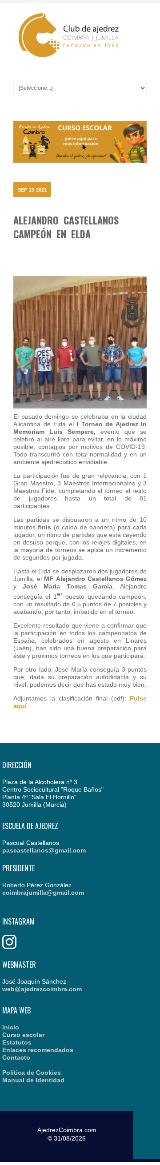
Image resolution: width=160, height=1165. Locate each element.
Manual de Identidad (33, 1080)
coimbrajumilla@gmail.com (43, 892)
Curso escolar (23, 1034)
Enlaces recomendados (37, 1049)
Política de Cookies (31, 1072)
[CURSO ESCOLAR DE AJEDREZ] (80, 160)
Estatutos (17, 1042)
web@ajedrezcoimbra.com (42, 989)
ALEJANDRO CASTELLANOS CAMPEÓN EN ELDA (66, 227)
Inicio (10, 1027)
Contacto (16, 1057)
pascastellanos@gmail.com (44, 850)
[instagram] (9, 946)
